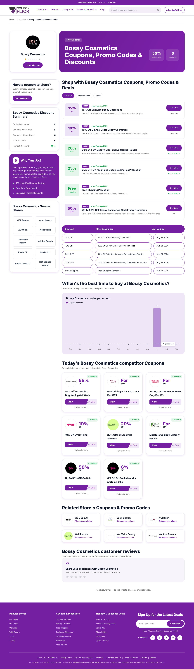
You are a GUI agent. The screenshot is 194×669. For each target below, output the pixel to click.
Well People (45, 230)
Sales (98, 96)
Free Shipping (62, 628)
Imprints (153, 658)
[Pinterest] (173, 637)
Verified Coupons (63, 636)
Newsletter (60, 640)
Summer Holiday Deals (105, 624)
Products (55, 9)
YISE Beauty (23, 220)
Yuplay (12, 640)
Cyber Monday (102, 640)
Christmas (100, 636)
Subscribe (175, 623)
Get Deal (174, 107)
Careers (144, 658)
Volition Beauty (45, 241)
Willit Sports (14, 632)
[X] (179, 637)
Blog (102, 9)
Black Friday (101, 632)
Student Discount (63, 619)
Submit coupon (22, 98)
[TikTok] (166, 637)
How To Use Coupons (84, 658)
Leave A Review (33, 65)
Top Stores (42, 9)
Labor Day (100, 628)
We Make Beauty (23, 241)
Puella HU (45, 252)
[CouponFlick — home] (19, 10)
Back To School (102, 619)
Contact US (52, 658)
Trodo (11, 636)
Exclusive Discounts (64, 632)
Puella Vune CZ (23, 263)
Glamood (13, 628)
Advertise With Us (174, 10)
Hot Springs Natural (45, 263)
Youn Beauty (45, 220)
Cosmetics (21, 19)
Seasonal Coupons (85, 9)
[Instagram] (159, 637)
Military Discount (63, 624)
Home (11, 19)
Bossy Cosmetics (33, 54)
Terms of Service (131, 658)
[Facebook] (152, 637)
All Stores (99, 658)
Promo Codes (84, 96)
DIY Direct (13, 624)
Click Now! (111, 2)
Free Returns (61, 645)
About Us (41, 658)
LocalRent (13, 619)
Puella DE (23, 252)
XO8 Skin (23, 230)
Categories (68, 9)
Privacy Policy (66, 658)
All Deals (68, 96)
